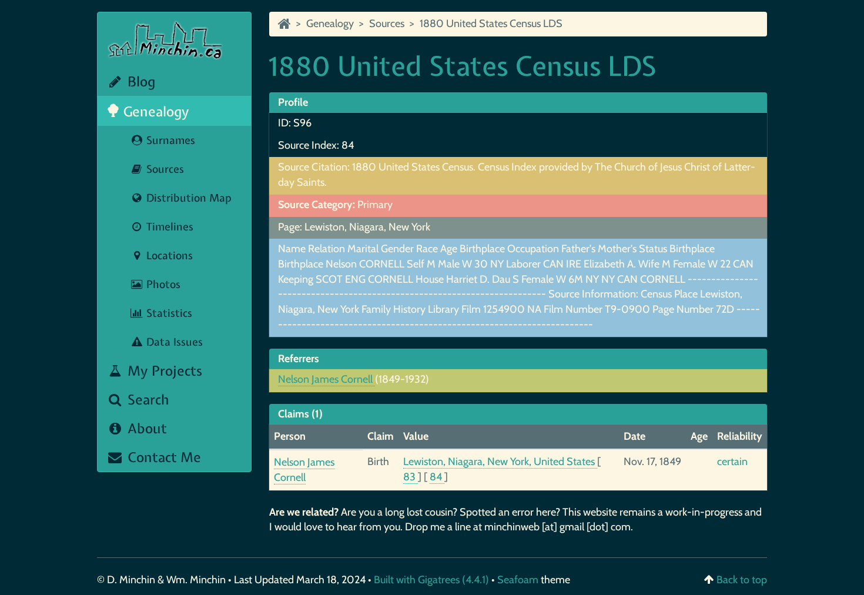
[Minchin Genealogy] (284, 23)
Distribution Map (187, 197)
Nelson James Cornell (326, 379)
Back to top (741, 579)
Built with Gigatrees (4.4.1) (431, 579)
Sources (163, 169)
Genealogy (154, 111)
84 (437, 476)
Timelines (168, 226)
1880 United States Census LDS (491, 23)
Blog (139, 81)
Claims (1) (300, 413)
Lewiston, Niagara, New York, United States (500, 461)
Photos (161, 284)
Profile (293, 102)
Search (146, 399)
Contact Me (162, 457)
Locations (168, 255)
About (145, 428)
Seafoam (519, 579)
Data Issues (173, 342)
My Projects (163, 371)
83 (410, 476)
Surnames (169, 140)
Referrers (298, 358)
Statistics (167, 313)
